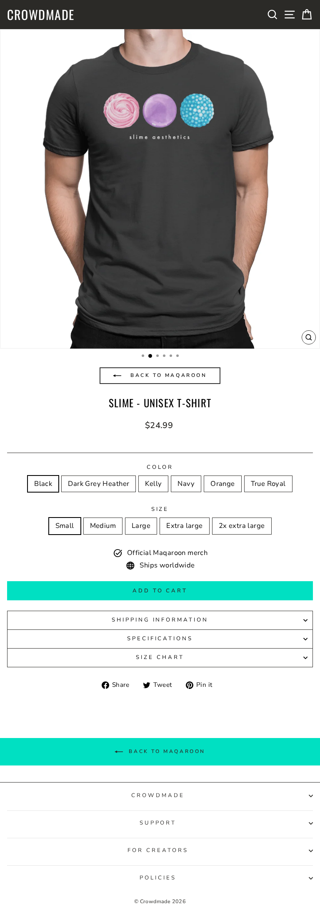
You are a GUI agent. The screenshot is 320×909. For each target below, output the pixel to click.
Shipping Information (160, 620)
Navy (186, 483)
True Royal (268, 483)
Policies (158, 878)
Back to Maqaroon (167, 375)
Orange (222, 483)
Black (43, 483)
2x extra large (242, 525)
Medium (103, 525)
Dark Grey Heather (98, 483)
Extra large (184, 525)
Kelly (153, 483)
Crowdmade (41, 14)
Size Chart (160, 657)
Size (160, 509)
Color (160, 467)
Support (158, 823)
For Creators (158, 850)
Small (64, 525)
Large (141, 525)
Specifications (160, 638)
